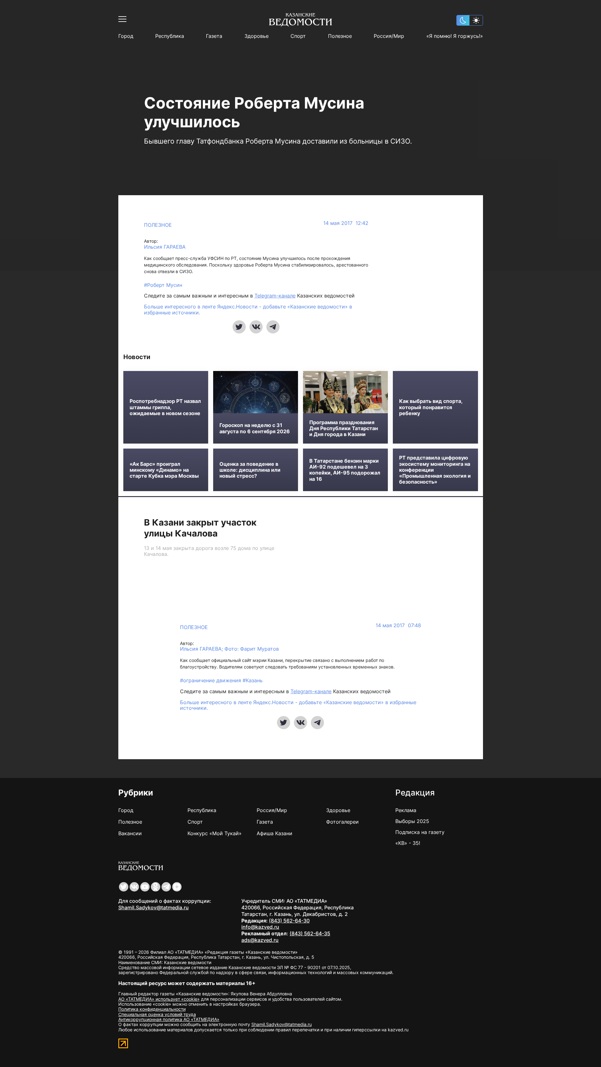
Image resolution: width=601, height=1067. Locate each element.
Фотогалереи (342, 822)
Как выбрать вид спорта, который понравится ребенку (430, 407)
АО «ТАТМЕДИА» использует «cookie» (159, 999)
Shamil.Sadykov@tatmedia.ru (153, 907)
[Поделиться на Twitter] (239, 326)
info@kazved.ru (260, 927)
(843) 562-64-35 (310, 933)
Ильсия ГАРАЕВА (165, 247)
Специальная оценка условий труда (157, 1014)
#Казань (253, 680)
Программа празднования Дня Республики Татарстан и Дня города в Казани (343, 428)
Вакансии (130, 833)
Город (125, 36)
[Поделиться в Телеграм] (273, 326)
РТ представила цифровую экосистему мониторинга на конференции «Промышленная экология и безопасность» (435, 470)
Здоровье (256, 36)
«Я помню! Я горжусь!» (454, 36)
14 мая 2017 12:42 (345, 223)
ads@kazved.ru (260, 940)
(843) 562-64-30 (289, 920)
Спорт (298, 36)
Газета (214, 36)
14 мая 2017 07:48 (398, 625)
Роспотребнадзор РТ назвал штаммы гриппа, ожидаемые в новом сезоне (165, 407)
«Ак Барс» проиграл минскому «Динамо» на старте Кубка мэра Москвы (164, 470)
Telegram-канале (274, 295)
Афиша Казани (274, 833)
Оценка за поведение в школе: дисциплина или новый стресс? (249, 470)
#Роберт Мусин (163, 285)
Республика (169, 36)
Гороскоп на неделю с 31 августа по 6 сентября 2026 (254, 428)
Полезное (340, 36)
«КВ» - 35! (407, 843)
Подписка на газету (419, 832)
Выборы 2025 (412, 821)
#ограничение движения (211, 680)
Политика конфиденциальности (152, 1009)
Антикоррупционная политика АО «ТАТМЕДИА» (168, 1019)
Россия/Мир (389, 36)
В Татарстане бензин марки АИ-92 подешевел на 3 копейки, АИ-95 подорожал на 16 (344, 470)
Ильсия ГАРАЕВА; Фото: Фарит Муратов (229, 649)
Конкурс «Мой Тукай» (214, 833)
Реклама (405, 810)
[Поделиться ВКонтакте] (256, 326)
